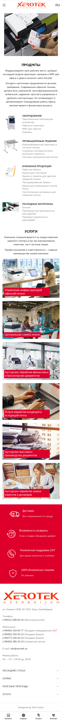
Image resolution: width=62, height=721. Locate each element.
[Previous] (7, 34)
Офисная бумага (31, 169)
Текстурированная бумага (36, 182)
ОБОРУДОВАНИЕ (32, 115)
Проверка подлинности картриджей (34, 218)
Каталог (26, 207)
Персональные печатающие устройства (37, 120)
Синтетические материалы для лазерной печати (39, 193)
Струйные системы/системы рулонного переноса (37, 152)
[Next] (54, 34)
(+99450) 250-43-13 (13, 634)
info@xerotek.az (18, 648)
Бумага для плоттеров (34, 172)
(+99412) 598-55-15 (13, 620)
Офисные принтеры (33, 125)
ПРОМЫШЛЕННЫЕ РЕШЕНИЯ (39, 141)
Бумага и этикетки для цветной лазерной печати (39, 177)
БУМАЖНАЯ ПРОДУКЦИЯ (36, 166)
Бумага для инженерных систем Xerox (39, 187)
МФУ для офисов (31, 128)
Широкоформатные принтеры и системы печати (39, 146)
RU (57, 5)
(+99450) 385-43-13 (13, 641)
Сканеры (27, 132)
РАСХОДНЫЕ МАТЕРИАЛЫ (37, 204)
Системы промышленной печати (40, 157)
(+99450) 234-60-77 (13, 630)
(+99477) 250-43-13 (13, 638)
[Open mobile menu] (4, 5)
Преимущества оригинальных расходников (38, 212)
